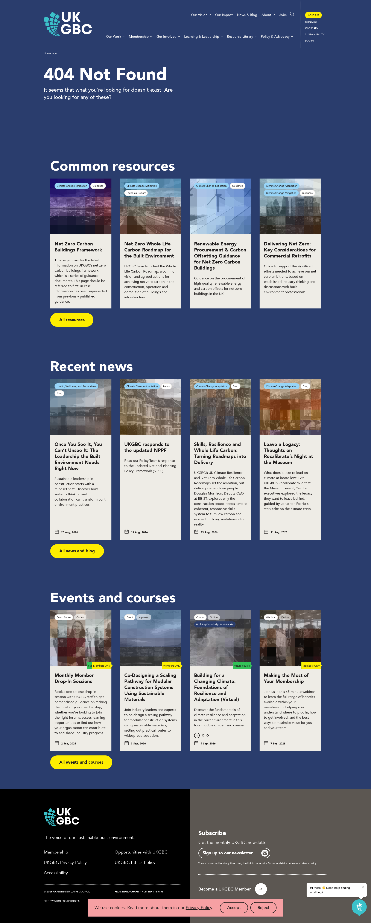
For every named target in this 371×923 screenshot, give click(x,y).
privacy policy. (309, 863)
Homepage (50, 53)
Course (200, 617)
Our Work (113, 36)
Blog (59, 393)
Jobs (283, 14)
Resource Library (240, 36)
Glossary (311, 28)
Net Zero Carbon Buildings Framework (78, 247)
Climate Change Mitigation (72, 186)
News (166, 386)
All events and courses (81, 762)
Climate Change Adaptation (281, 186)
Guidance (98, 186)
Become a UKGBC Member (224, 889)
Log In (309, 40)
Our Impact (224, 14)
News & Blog (247, 14)
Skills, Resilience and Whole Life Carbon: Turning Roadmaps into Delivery (220, 453)
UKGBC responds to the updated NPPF (146, 447)
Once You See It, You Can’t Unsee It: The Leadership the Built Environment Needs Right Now (78, 456)
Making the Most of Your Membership (286, 678)
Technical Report (135, 193)
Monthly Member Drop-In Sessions (74, 678)
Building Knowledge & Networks (214, 624)
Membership (139, 36)
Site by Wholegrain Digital (62, 901)
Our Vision (199, 14)
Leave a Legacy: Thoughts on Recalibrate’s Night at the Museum (288, 453)
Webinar (270, 617)
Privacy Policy (199, 908)
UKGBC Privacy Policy (65, 862)
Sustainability (314, 34)
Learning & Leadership (201, 36)
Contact (311, 22)
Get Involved (166, 36)
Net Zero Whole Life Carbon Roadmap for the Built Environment (149, 250)
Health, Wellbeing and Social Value (76, 386)
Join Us (313, 15)
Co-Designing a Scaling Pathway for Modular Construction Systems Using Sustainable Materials (150, 687)
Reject (267, 909)
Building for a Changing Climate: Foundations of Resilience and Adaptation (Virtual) (217, 687)
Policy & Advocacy (275, 36)
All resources (71, 320)
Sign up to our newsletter (228, 853)
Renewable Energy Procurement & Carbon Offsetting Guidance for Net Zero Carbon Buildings (220, 256)
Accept (237, 909)
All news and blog (77, 551)
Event (129, 617)
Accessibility (56, 873)
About (266, 14)
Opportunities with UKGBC (141, 852)
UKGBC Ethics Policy (135, 862)
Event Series (64, 617)
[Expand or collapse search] (292, 14)
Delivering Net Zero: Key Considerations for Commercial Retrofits (290, 250)
